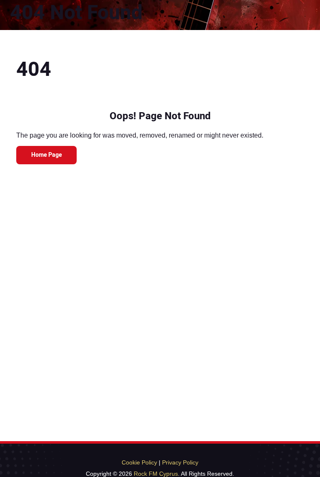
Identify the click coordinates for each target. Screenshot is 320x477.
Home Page (46, 155)
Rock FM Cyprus (156, 473)
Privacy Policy (180, 462)
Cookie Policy (139, 462)
